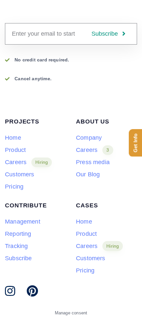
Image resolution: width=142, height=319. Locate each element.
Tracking (16, 246)
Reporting (18, 233)
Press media (93, 162)
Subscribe (18, 258)
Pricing (14, 186)
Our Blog (88, 174)
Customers (19, 174)
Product (15, 150)
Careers (26, 162)
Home (13, 137)
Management (22, 221)
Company (89, 137)
